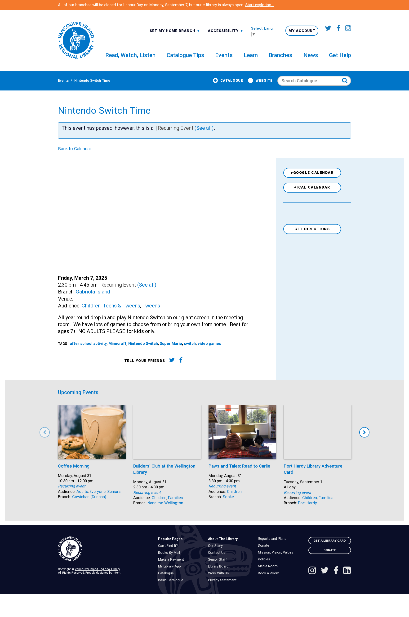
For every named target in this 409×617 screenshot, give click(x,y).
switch (190, 343)
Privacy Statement (223, 580)
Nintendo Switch (143, 343)
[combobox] (175, 30)
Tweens (151, 306)
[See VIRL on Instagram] (347, 28)
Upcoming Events (78, 392)
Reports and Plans (273, 539)
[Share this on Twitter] (171, 361)
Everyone (97, 491)
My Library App (170, 566)
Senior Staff (218, 560)
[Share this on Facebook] (181, 361)
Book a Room (269, 573)
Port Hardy (307, 503)
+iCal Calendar (312, 187)
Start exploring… (259, 5)
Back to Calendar (74, 148)
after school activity (88, 343)
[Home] (104, 548)
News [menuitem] (310, 55)
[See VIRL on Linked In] (347, 571)
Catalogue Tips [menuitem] (185, 55)
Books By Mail (170, 553)
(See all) (204, 128)
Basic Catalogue (171, 580)
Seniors (113, 491)
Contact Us (217, 553)
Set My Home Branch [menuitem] (173, 30)
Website (264, 81)
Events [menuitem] (224, 55)
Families (175, 497)
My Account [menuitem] (302, 31)
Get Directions (312, 229)
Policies (265, 559)
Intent (116, 572)
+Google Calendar (312, 173)
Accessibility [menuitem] (226, 30)
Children (91, 306)
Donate (264, 546)
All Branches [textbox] (165, 30)
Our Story (216, 546)
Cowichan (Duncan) (89, 497)
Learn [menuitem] (251, 55)
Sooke (228, 497)
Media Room (269, 566)
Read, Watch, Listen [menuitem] (130, 55)
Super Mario (171, 343)
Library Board (219, 566)
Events (63, 81)
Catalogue (231, 81)
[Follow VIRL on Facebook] (338, 28)
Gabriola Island (93, 292)
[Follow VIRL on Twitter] (328, 28)
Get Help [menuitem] (340, 55)
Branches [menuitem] (280, 55)
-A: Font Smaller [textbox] (226, 30)
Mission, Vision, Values (276, 552)
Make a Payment (172, 560)
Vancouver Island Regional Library (97, 569)
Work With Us (219, 573)
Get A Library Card (330, 540)
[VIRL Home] (76, 40)
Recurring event (71, 486)
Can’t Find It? (169, 546)
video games (209, 343)
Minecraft (117, 343)
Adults (82, 491)
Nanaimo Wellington (165, 503)
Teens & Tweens (121, 306)
